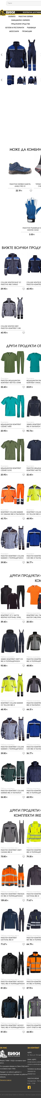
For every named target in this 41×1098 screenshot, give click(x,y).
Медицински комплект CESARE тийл (11, 425)
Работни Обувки (26, 16)
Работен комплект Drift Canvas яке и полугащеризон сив (11, 852)
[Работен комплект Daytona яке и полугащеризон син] (13, 919)
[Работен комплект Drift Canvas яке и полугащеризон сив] (13, 831)
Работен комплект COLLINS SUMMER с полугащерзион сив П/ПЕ (12, 558)
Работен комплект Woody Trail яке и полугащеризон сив (13, 983)
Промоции (27, 31)
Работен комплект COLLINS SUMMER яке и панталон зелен (12, 793)
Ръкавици (31, 27)
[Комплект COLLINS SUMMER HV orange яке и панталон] (13, 494)
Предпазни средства (20, 24)
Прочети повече (5, 1080)
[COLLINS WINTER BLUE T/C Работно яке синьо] (13, 264)
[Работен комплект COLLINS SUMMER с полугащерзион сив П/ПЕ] (13, 537)
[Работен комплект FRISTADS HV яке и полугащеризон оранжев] (13, 875)
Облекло (12, 16)
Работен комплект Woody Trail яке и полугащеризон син (13, 1027)
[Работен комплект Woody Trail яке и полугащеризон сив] (13, 963)
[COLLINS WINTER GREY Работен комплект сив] (13, 308)
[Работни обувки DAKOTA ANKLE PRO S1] (20, 166)
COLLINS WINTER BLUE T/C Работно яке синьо (11, 283)
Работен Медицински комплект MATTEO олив (11, 381)
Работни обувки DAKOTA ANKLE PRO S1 (20, 185)
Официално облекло (20, 20)
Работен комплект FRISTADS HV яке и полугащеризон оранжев (12, 896)
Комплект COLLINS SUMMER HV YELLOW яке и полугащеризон (12, 705)
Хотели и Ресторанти (14, 27)
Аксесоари (14, 31)
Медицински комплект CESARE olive (11, 469)
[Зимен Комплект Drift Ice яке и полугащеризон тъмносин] (13, 641)
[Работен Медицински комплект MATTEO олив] (13, 362)
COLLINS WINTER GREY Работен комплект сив (11, 327)
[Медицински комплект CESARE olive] (13, 450)
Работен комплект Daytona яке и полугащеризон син (10, 940)
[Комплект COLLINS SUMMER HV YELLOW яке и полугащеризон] (13, 684)
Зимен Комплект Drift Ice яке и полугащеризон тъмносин (12, 661)
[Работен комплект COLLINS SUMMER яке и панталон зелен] (13, 772)
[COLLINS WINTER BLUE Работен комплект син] (21, 80)
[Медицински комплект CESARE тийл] (13, 406)
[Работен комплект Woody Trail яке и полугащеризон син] (13, 1007)
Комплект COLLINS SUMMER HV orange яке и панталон (13, 513)
